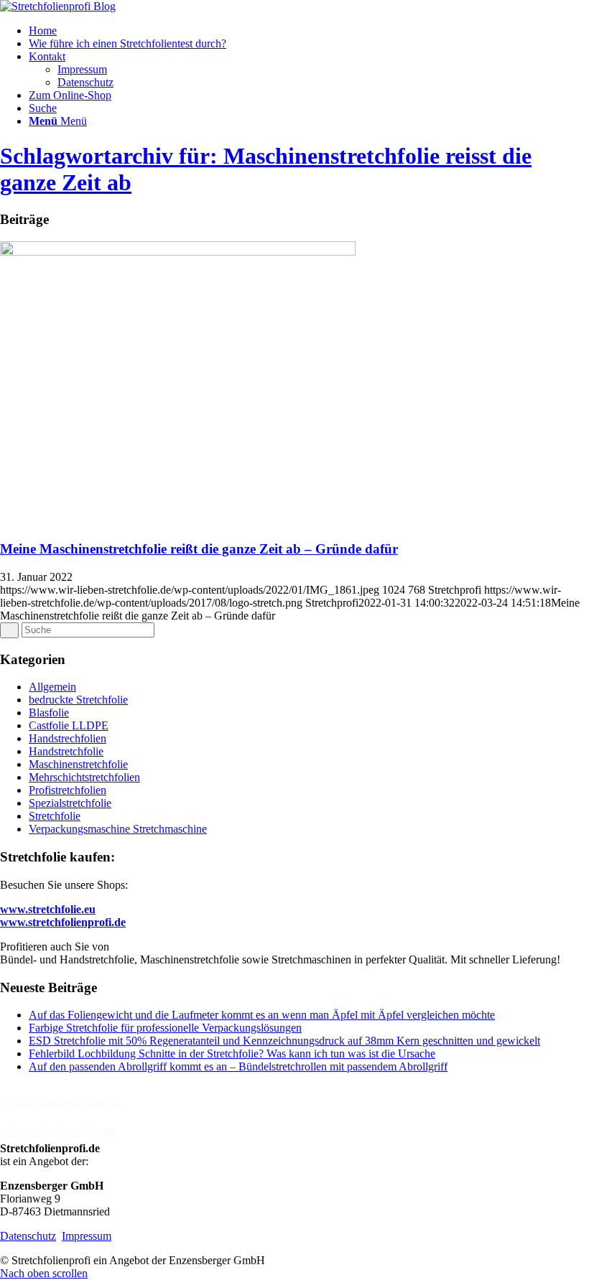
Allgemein (52, 687)
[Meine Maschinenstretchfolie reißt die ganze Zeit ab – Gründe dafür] (178, 252)
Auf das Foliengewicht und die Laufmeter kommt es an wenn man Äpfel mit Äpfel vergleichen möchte (262, 1015)
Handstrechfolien (67, 738)
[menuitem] (309, 30)
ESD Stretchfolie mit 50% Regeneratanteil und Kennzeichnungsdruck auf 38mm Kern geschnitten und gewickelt (284, 1040)
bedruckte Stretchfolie (78, 699)
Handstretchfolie (66, 751)
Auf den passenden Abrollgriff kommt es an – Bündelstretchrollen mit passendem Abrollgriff (238, 1066)
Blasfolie (49, 712)
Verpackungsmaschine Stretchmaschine (118, 829)
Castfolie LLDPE (68, 725)
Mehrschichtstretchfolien (84, 777)
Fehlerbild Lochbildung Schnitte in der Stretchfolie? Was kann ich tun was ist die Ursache (232, 1053)
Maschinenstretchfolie (78, 764)
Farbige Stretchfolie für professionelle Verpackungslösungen (165, 1028)
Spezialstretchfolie (70, 803)
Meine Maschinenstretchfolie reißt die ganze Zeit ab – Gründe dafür (199, 548)
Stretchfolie (54, 816)
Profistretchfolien (67, 790)
